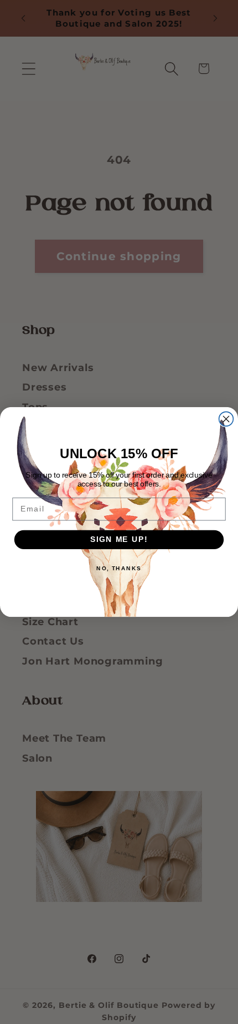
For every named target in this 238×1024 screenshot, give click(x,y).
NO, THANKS (119, 568)
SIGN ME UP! (119, 539)
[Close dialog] (226, 419)
